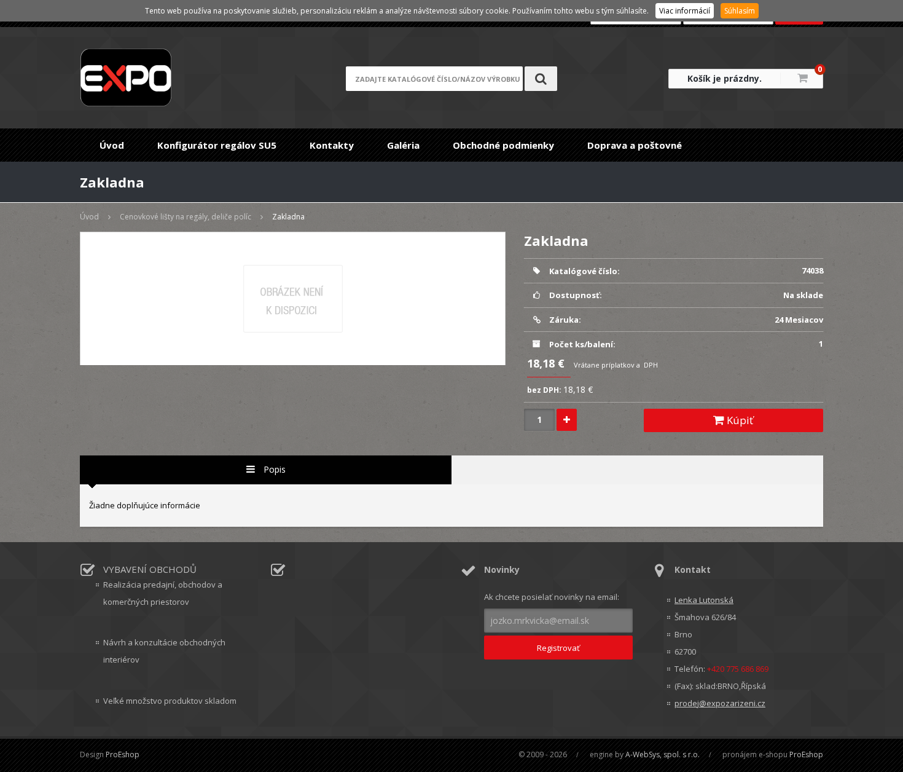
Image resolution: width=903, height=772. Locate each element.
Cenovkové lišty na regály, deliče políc (185, 216)
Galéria (403, 145)
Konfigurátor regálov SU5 (216, 145)
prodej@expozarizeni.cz (719, 703)
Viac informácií (684, 11)
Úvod (112, 145)
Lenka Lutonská (703, 599)
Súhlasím (739, 11)
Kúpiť (738, 420)
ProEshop (122, 754)
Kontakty (332, 145)
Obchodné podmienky (503, 145)
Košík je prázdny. (724, 78)
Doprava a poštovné (634, 145)
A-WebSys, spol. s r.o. (662, 754)
